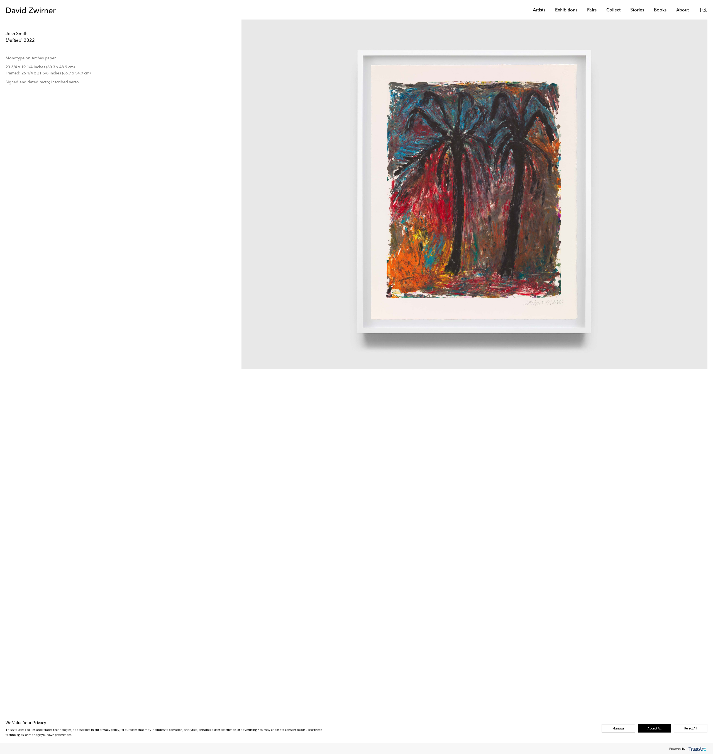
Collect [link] (613, 10)
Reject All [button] (690, 728)
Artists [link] (539, 10)
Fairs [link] (592, 10)
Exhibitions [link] (566, 10)
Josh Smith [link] (17, 34)
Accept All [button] (654, 728)
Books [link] (660, 10)
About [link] (682, 10)
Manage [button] (618, 728)
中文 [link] (703, 10)
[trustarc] (696, 748)
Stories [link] (637, 10)
